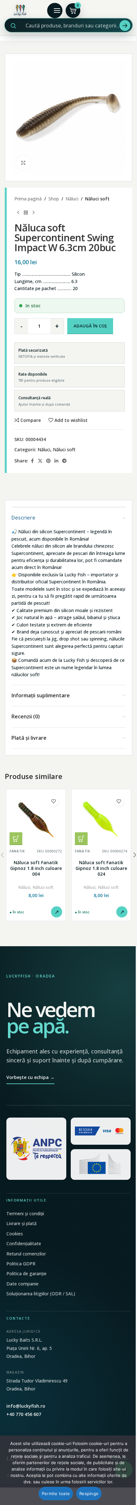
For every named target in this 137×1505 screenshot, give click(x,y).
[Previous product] (18, 212)
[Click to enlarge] (23, 162)
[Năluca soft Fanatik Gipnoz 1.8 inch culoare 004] (36, 818)
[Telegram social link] (64, 461)
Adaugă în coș (90, 326)
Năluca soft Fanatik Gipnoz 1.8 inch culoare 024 (101, 868)
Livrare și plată (21, 1223)
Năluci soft (97, 199)
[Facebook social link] (32, 461)
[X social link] (40, 461)
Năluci (72, 199)
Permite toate (56, 1493)
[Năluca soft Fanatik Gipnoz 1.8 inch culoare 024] (101, 818)
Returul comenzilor (26, 1254)
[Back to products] (26, 212)
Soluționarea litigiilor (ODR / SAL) (40, 1294)
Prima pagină (28, 199)
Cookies (14, 1234)
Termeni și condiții (25, 1213)
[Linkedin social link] (56, 461)
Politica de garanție (26, 1273)
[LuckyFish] (21, 10)
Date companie (22, 1284)
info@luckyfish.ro (25, 1406)
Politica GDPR (20, 1264)
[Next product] (33, 212)
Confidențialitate (23, 1243)
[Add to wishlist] (53, 801)
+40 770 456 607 (23, 1414)
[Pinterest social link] (48, 461)
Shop (53, 199)
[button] (16, 838)
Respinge (88, 1493)
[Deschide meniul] (54, 10)
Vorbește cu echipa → (30, 1077)
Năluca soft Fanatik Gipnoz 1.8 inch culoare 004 (36, 868)
